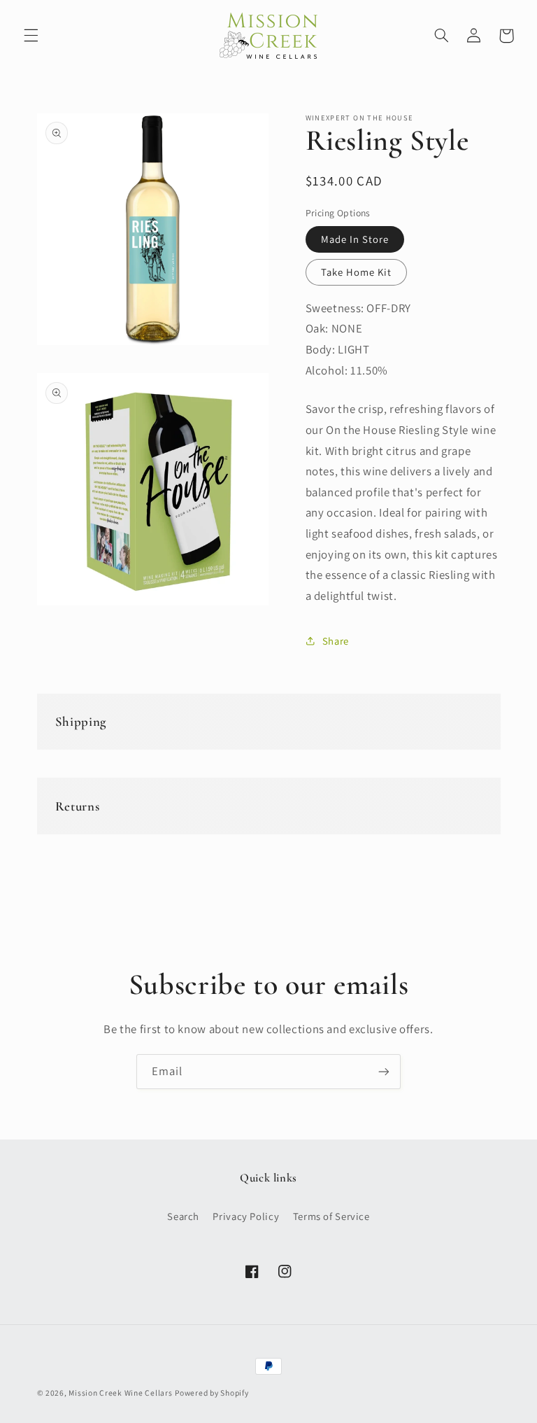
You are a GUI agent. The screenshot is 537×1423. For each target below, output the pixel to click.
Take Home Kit (356, 272)
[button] (31, 36)
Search (183, 1216)
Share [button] (335, 640)
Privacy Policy (246, 1216)
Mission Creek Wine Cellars (120, 1392)
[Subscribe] (384, 1071)
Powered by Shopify (211, 1392)
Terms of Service (331, 1216)
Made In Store (355, 239)
